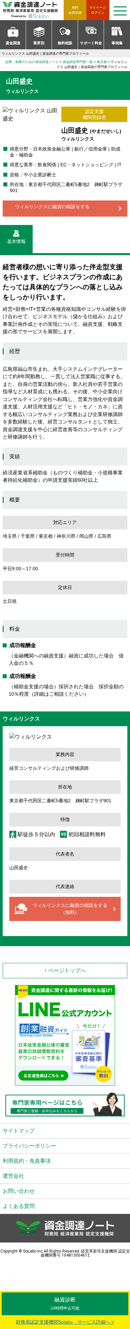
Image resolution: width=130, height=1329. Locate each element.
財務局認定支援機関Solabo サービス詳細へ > (65, 1322)
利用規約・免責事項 (27, 1161)
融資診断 (65, 1304)
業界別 (38, 43)
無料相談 (65, 43)
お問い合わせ (19, 1191)
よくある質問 (19, 1206)
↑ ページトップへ (65, 970)
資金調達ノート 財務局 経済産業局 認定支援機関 (33, 10)
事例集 (117, 43)
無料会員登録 (75, 10)
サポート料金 (91, 43)
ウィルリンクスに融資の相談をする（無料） (70, 909)
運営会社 (13, 1176)
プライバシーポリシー (29, 1146)
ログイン (97, 10)
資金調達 (13, 43)
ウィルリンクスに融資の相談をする (52, 206)
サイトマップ (19, 1131)
